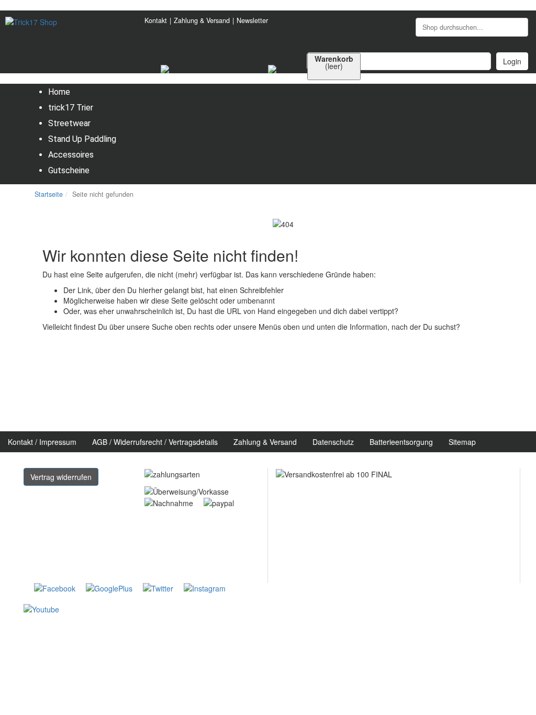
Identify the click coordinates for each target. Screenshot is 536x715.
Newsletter (252, 20)
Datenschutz (333, 442)
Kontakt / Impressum (42, 442)
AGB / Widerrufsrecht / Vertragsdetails (155, 442)
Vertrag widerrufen (61, 477)
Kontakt (155, 20)
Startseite (49, 194)
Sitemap (462, 442)
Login (512, 61)
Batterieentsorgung (401, 442)
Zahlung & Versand (202, 20)
